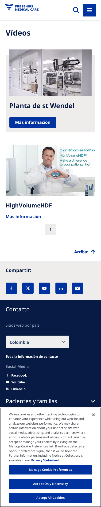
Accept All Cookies (50, 497)
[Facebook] (11, 288)
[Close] (93, 415)
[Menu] (89, 10)
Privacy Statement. (46, 460)
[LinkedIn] (61, 288)
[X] (28, 288)
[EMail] (77, 288)
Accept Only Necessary (50, 484)
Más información (32, 122)
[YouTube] (44, 288)
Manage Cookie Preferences (50, 469)
